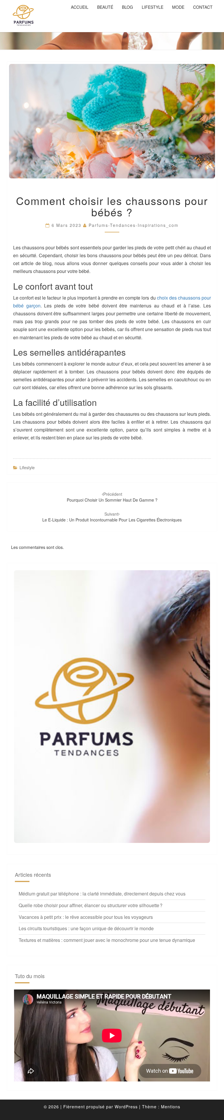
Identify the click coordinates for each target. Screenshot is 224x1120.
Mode (178, 7)
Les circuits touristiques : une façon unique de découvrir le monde (86, 928)
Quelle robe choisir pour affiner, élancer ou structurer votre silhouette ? (90, 905)
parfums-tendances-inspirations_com (133, 225)
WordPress (126, 1106)
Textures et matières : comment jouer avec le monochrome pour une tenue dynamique (107, 940)
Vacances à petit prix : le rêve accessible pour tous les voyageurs (86, 917)
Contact (203, 7)
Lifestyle (152, 7)
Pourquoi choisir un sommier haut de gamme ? (112, 497)
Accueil (79, 7)
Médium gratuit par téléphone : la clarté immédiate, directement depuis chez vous (102, 893)
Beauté (105, 7)
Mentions (170, 1106)
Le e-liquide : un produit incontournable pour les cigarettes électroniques (112, 517)
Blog (127, 7)
